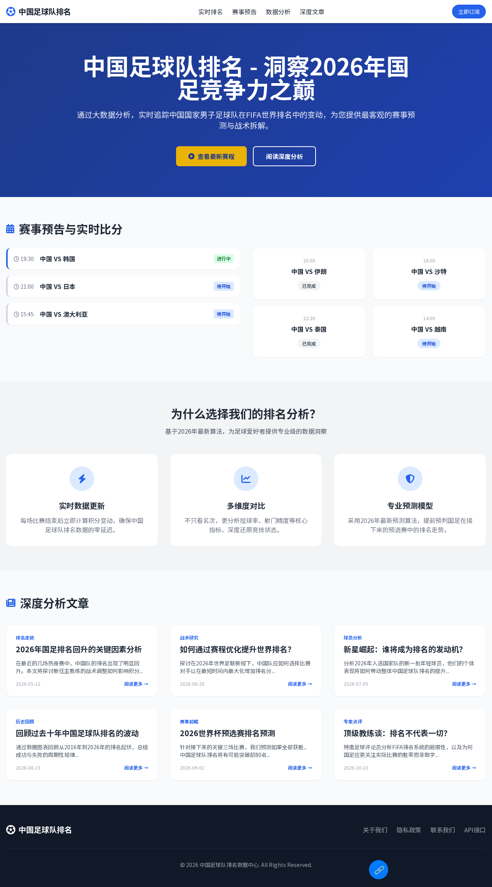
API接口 (475, 829)
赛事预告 (244, 11)
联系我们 (442, 829)
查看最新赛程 (216, 156)
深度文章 (312, 11)
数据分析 (278, 11)
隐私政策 (409, 829)
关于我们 (375, 829)
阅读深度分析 (284, 156)
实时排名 (210, 11)
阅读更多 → (136, 684)
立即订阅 (469, 11)
